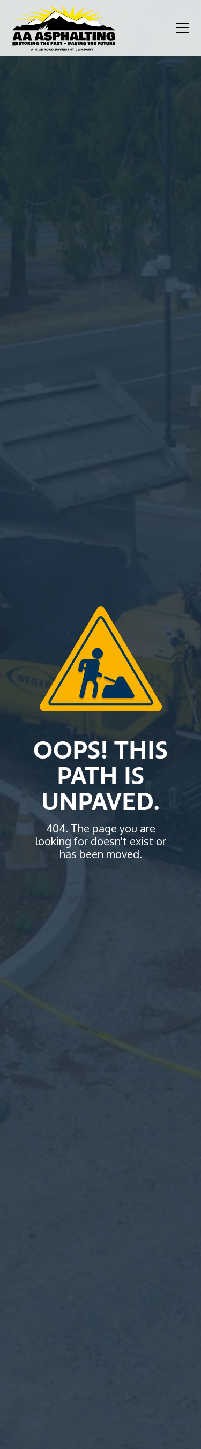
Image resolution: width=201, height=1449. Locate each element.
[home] (63, 28)
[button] (180, 28)
